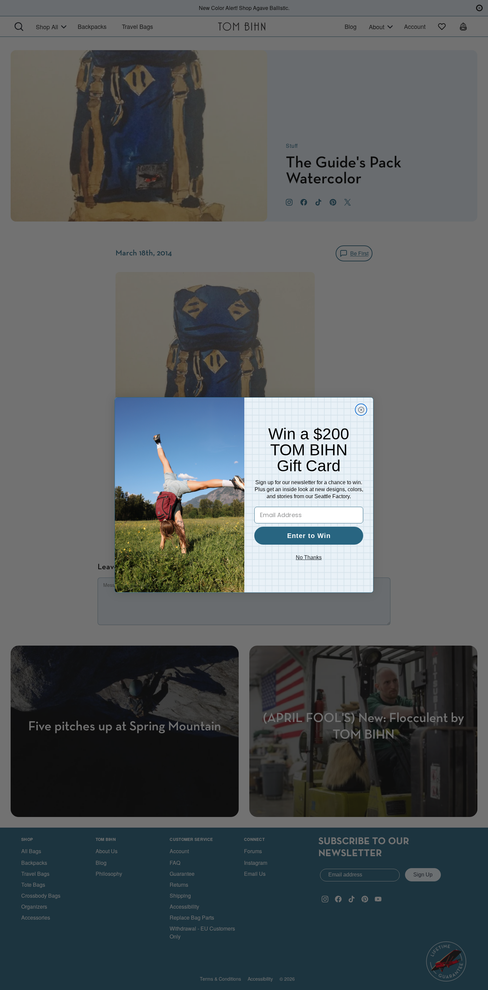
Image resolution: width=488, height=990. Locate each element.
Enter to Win (309, 535)
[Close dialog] (361, 409)
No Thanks (309, 557)
